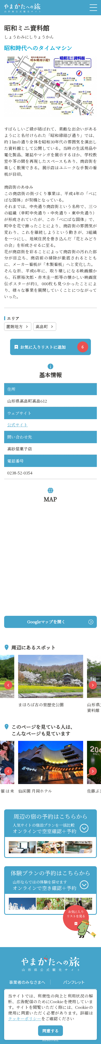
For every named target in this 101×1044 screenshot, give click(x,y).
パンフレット (73, 982)
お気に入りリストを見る (76, 913)
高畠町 (41, 326)
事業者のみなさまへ (27, 982)
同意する (50, 1030)
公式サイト (17, 424)
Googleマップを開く (46, 621)
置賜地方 (14, 326)
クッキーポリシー (24, 1018)
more (23, 658)
